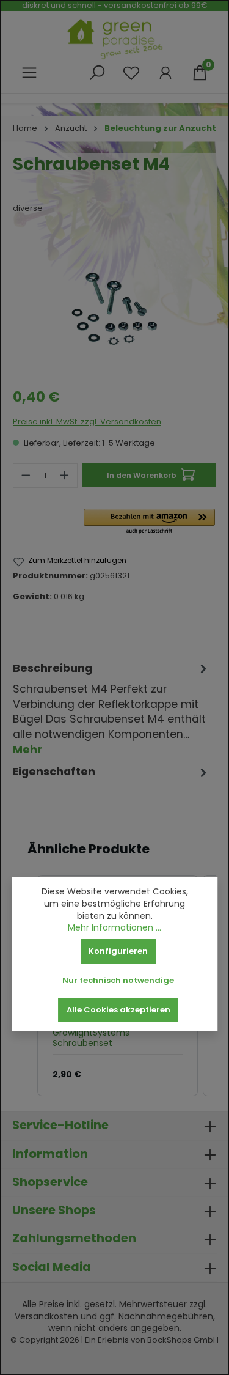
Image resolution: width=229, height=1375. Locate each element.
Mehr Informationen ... (114, 928)
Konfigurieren (118, 951)
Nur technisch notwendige (118, 980)
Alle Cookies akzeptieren (118, 1010)
